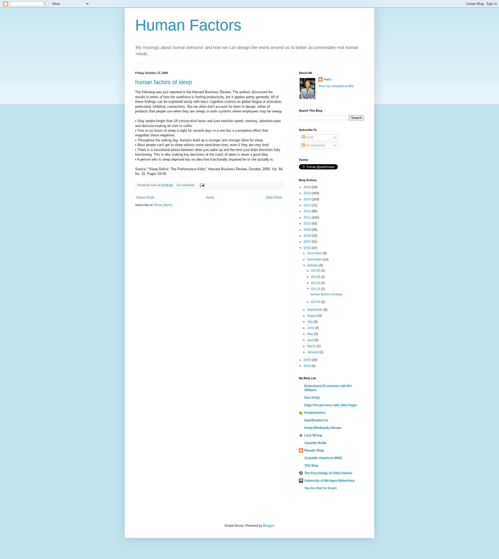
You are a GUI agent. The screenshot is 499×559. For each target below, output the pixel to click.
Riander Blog (314, 450)
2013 (308, 205)
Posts (309, 137)
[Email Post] (202, 185)
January (313, 352)
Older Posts (274, 197)
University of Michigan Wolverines (329, 480)
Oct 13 (316, 289)
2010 (308, 223)
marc (327, 79)
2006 (308, 248)
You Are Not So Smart (320, 488)
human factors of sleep (163, 82)
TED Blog (311, 465)
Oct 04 (316, 302)
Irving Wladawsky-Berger (323, 428)
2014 (308, 199)
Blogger (268, 526)
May (310, 334)
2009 (308, 230)
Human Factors (188, 25)
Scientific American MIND (323, 458)
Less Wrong (313, 435)
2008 (308, 236)
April (310, 340)
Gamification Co (316, 420)
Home (210, 197)
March (312, 346)
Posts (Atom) (163, 205)
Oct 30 (316, 270)
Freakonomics (315, 413)
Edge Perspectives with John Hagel (330, 405)
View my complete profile (336, 86)
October (313, 265)
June (311, 328)
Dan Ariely (312, 397)
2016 (308, 187)
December (315, 253)
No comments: (186, 185)
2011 (308, 217)
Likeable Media (315, 443)
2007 (308, 242)
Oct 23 (316, 283)
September (315, 310)
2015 (308, 193)
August (312, 315)
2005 (308, 360)
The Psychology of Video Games (328, 473)
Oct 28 (316, 277)
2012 (308, 211)
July (310, 321)
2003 (308, 366)
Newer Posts (145, 197)
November (315, 259)
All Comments (315, 145)
